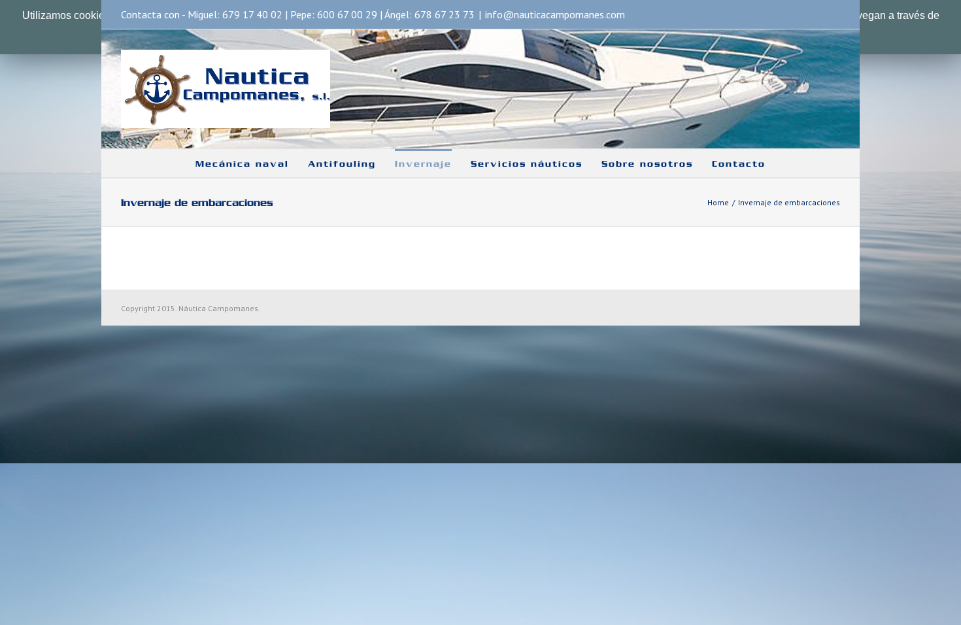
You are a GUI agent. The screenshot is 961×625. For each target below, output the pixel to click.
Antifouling (342, 164)
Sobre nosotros (647, 164)
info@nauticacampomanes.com (555, 14)
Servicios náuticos (526, 164)
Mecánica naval (242, 164)
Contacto (739, 164)
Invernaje (423, 164)
